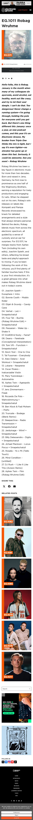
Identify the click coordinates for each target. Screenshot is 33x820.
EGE (16, 795)
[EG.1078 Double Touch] (16, 635)
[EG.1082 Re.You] (16, 511)
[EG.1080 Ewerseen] (16, 573)
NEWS (16, 781)
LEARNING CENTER (16, 790)
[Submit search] (29, 689)
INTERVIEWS (16, 778)
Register (25, 10)
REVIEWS (16, 785)
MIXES (16, 783)
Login (19, 10)
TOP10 (16, 793)
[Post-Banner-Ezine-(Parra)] (16, 5)
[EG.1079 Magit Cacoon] (16, 604)
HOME (16, 776)
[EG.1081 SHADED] (16, 542)
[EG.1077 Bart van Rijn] (16, 666)
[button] (30, 10)
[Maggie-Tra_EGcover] (16, 754)
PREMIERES (16, 788)
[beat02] (16, 722)
